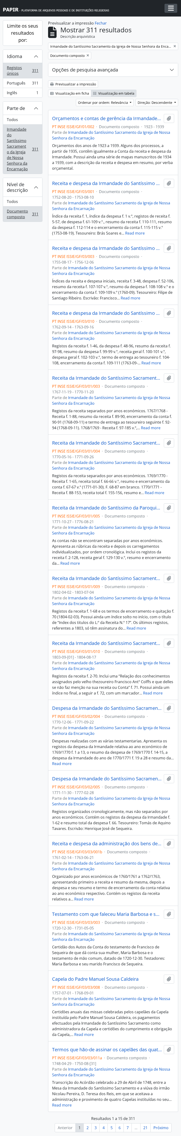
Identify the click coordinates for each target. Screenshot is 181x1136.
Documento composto (22, 214)
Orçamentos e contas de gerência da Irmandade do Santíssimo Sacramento (107, 118)
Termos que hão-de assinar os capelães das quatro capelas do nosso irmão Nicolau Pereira (107, 1049)
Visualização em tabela (115, 93)
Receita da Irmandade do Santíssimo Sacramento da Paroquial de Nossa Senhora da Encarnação (107, 378)
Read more (135, 233)
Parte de (16, 108)
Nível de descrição (17, 187)
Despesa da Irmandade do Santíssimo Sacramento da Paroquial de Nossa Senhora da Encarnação (107, 708)
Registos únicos (22, 70)
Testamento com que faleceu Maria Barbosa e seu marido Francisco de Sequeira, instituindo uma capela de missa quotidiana (107, 914)
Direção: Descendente (155, 102)
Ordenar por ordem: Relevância (103, 102)
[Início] (58, 8)
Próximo (161, 1127)
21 (145, 1127)
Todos (12, 119)
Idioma (14, 56)
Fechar (101, 23)
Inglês (22, 93)
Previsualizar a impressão (75, 84)
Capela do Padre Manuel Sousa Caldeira (95, 979)
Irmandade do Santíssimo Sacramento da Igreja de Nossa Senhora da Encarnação (22, 149)
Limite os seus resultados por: (22, 33)
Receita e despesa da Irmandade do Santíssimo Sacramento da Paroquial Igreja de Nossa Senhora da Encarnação (107, 183)
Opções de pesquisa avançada (85, 70)
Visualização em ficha (71, 93)
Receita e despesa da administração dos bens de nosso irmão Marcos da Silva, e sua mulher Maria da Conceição (107, 843)
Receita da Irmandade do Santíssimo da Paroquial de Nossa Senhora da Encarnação (107, 508)
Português (22, 84)
